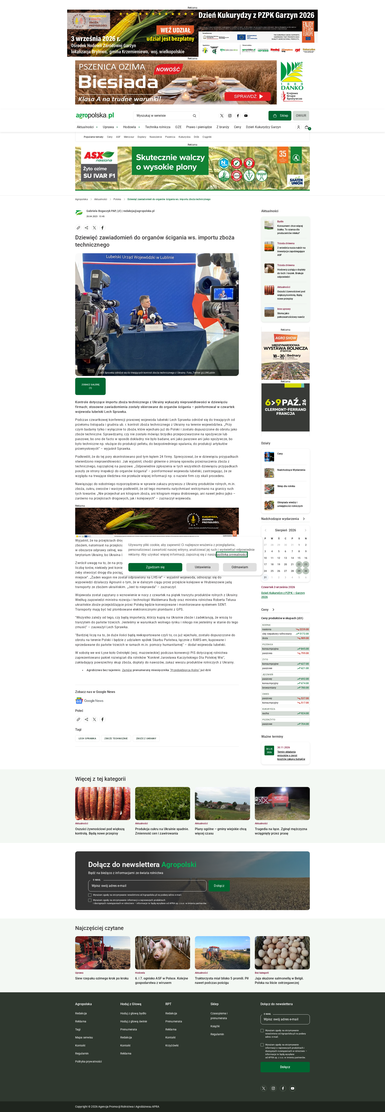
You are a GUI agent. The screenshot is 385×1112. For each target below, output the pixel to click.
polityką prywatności (232, 554)
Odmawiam (240, 567)
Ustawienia (203, 567)
